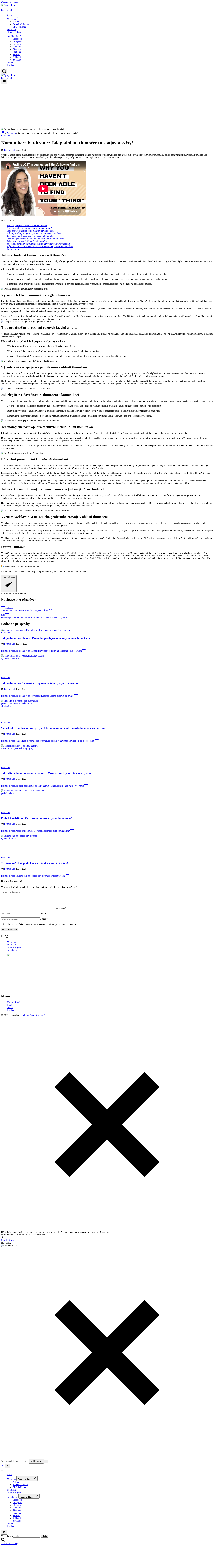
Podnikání (11, 29)
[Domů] (3, 133)
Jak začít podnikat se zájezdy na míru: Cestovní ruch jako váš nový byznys (46, 773)
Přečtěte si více (41, 651)
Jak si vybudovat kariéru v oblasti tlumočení (27, 225)
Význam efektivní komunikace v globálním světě (29, 228)
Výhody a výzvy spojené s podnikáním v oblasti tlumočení (34, 233)
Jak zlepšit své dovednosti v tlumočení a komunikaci (31, 236)
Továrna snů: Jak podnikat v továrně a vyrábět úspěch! (34, 863)
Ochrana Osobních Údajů (33, 1015)
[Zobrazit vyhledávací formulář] (4, 71)
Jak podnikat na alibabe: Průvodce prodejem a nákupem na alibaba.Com (45, 638)
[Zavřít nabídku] (2, 1470)
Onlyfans (17, 46)
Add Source (36, 1461)
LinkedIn (17, 44)
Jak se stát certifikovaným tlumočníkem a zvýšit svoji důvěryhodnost (38, 244)
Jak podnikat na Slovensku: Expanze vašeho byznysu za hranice (39, 683)
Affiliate (16, 21)
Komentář (62, 908)
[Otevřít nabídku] (4, 81)
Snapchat (17, 52)
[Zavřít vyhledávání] (4, 1532)
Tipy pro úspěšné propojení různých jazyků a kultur (30, 231)
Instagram (17, 41)
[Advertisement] (107, 106)
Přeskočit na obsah (9, 2)
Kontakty (11, 65)
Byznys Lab (9, 150)
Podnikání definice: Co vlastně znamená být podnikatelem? (36, 818)
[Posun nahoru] (3, 1466)
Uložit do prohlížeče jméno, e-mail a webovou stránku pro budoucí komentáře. (41, 924)
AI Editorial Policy (9, 1543)
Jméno (43, 913)
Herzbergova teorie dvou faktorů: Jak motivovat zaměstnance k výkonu (34, 616)
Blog (9, 1005)
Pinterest (17, 49)
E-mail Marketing (21, 24)
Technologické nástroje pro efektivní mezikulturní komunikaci (35, 238)
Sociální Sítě (12, 950)
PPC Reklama (19, 27)
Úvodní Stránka (14, 1002)
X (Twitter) (18, 57)
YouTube (17, 59)
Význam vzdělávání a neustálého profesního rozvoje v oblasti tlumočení (40, 246)
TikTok (16, 54)
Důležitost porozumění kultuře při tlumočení (27, 241)
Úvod (9, 15)
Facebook (17, 39)
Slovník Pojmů (14, 32)
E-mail (44, 919)
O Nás (10, 62)
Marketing (11, 942)
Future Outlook (14, 249)
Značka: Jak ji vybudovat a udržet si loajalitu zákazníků (26, 609)
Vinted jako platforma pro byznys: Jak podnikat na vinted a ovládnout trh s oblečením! (53, 728)
